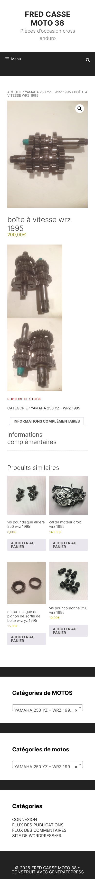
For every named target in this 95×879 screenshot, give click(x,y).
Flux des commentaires (39, 830)
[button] (79, 108)
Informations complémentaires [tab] (47, 421)
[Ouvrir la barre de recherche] (88, 60)
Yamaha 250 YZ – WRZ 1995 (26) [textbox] (48, 710)
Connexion (24, 819)
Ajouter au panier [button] (23, 545)
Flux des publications (38, 824)
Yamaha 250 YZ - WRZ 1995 (48, 92)
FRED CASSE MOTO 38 (47, 18)
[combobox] (47, 707)
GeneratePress (66, 872)
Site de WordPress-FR (36, 835)
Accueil (14, 92)
